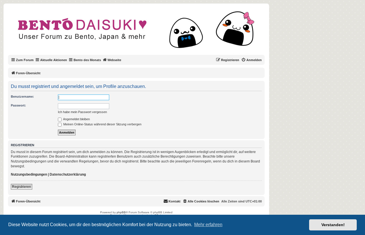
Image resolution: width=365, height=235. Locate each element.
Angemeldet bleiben (76, 119)
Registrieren (21, 187)
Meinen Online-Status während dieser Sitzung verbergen (101, 124)
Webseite (114, 60)
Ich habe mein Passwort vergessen (82, 112)
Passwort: (18, 105)
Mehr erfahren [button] (208, 224)
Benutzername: (22, 96)
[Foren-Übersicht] (141, 32)
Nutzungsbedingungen (29, 174)
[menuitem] (251, 60)
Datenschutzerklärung (68, 174)
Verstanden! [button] (333, 224)
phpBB (121, 212)
